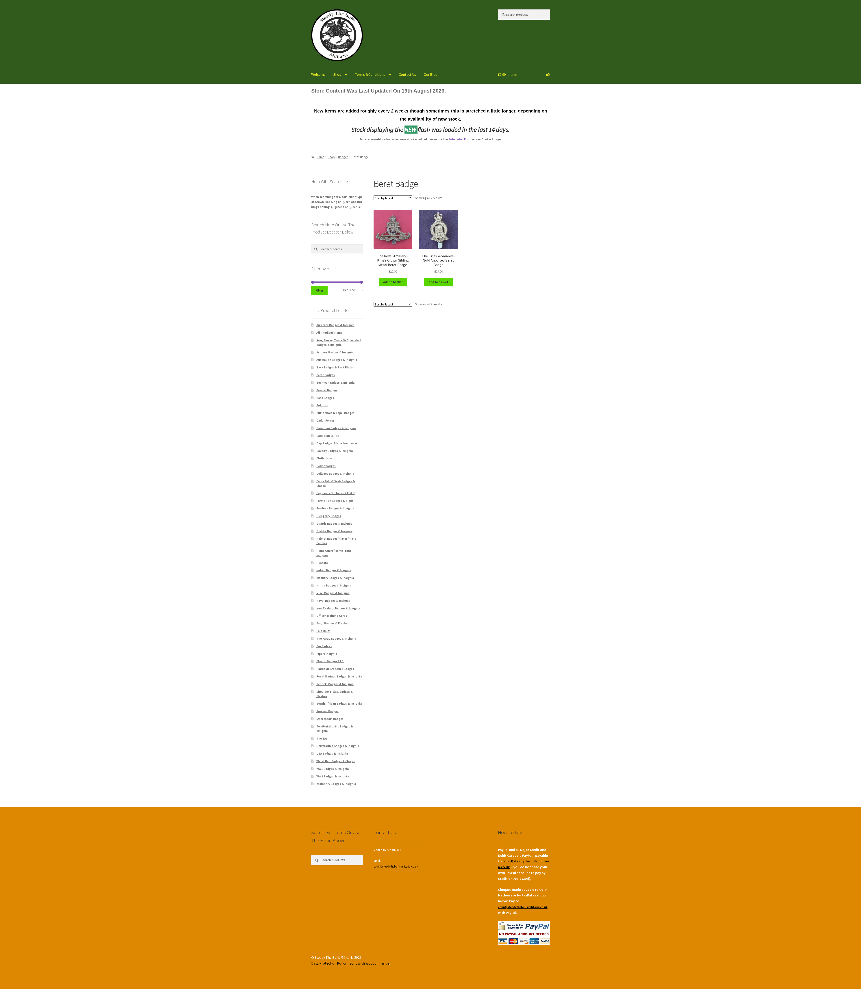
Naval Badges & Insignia (333, 601)
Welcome (318, 74)
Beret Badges (325, 375)
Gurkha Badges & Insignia (334, 531)
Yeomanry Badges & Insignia (336, 784)
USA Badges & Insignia (332, 753)
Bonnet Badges (326, 390)
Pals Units (323, 631)
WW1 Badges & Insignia (332, 769)
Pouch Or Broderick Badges (335, 669)
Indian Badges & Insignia (333, 570)
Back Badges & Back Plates (335, 367)
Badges (343, 157)
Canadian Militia (327, 436)
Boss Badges (325, 398)
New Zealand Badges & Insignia (338, 608)
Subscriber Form (459, 139)
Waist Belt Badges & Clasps (335, 761)
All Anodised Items (329, 333)
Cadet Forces (325, 420)
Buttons (322, 405)
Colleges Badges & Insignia (335, 474)
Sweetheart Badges (330, 719)
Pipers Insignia (326, 654)
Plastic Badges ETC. (330, 661)
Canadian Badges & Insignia (336, 428)
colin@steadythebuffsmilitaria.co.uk (396, 866)
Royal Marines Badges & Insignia (339, 676)
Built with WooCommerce (369, 963)
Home (320, 157)
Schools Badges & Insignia (335, 684)
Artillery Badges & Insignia (335, 352)
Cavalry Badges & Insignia (334, 451)
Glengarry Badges (328, 516)
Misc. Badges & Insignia (333, 593)
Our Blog (430, 74)
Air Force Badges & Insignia (335, 325)
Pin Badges (324, 646)
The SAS (322, 738)
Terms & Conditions (370, 74)
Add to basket (393, 282)
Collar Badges (326, 466)
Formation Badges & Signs (335, 501)
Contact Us (407, 74)
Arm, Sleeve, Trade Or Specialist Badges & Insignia (338, 342)
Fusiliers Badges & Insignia (335, 508)
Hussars (322, 563)
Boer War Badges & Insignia (335, 383)
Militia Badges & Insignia (333, 585)
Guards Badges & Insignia (334, 524)
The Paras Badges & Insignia (336, 638)
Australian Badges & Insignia (336, 360)
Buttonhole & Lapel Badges (335, 413)
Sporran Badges (327, 711)
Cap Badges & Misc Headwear (336, 443)
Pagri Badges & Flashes (332, 623)
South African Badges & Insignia (339, 703)
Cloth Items (324, 458)
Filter (319, 290)
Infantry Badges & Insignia (335, 578)
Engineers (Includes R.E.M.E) (335, 493)
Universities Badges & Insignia (337, 746)
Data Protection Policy (328, 963)
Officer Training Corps (331, 616)
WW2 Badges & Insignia (332, 776)
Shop (337, 74)
